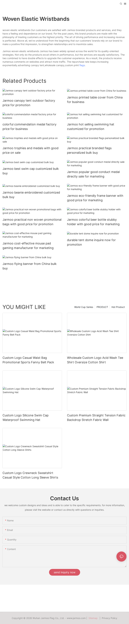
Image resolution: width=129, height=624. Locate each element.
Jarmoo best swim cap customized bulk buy (31, 171)
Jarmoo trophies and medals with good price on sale (30, 150)
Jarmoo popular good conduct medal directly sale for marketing (93, 174)
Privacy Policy (109, 618)
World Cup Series (83, 307)
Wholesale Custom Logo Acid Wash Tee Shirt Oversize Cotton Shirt (95, 360)
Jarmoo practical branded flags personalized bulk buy (89, 150)
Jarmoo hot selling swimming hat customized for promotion (90, 127)
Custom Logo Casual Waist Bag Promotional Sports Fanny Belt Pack (28, 360)
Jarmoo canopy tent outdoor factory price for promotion (29, 103)
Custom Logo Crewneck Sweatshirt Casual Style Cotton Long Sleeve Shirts (30, 475)
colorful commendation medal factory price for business (29, 127)
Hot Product (118, 307)
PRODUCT (102, 307)
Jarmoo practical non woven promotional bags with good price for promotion (32, 222)
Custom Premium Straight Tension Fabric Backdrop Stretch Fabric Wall (96, 418)
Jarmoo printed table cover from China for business (95, 100)
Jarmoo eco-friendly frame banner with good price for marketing (95, 198)
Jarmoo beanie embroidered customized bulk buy (31, 195)
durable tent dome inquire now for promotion (91, 242)
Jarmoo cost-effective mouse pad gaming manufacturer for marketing (28, 246)
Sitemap (94, 618)
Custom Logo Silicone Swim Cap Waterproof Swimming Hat (26, 418)
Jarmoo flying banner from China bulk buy (30, 266)
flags (82, 65)
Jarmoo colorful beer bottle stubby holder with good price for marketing (93, 222)
